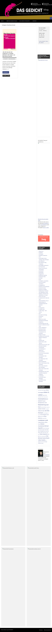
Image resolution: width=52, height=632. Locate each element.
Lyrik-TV (40, 317)
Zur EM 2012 (41, 375)
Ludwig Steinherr (41, 422)
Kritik (8, 75)
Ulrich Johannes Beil (43, 436)
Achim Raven (40, 390)
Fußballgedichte (42, 285)
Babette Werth (45, 395)
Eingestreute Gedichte (43, 275)
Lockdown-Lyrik (41, 309)
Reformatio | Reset (42, 329)
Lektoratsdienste (44, 224)
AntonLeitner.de (46, 454)
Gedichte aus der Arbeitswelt (44, 286)
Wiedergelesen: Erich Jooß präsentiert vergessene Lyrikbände (44, 373)
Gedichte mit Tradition (43, 289)
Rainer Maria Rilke (46, 431)
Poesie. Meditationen (42, 327)
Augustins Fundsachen (43, 255)
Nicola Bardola (40, 429)
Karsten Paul (42, 416)
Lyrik (40, 313)
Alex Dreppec (44, 390)
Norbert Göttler (44, 429)
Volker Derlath (41, 440)
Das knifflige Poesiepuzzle (43, 265)
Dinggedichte (41, 273)
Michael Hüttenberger (46, 428)
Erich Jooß (44, 402)
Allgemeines (41, 251)
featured (40, 405)
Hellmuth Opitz (41, 410)
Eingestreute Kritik (42, 276)
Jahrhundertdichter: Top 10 (43, 300)
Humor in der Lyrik (42, 296)
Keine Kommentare (12, 58)
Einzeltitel (4, 75)
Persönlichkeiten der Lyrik (43, 323)
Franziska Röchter (43, 407)
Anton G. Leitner (46, 227)
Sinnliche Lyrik (41, 340)
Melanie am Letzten (42, 319)
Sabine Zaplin (40, 432)
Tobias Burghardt (43, 434)
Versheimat (41, 354)
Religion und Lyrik (42, 334)
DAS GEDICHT (46, 223)
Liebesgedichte (41, 307)
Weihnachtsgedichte (42, 361)
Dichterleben (41, 272)
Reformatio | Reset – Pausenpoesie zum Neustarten (42, 332)
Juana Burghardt (43, 414)
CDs (39, 256)
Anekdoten (41, 252)
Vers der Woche (42, 351)
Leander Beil (44, 418)
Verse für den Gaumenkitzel (44, 353)
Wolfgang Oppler (40, 443)
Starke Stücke (44, 432)
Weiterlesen (5, 72)
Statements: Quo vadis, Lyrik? (44, 344)
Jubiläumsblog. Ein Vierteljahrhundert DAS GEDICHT (43, 303)
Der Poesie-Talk (42, 266)
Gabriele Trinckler (41, 408)
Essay (40, 279)
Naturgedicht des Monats (43, 320)
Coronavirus (42, 399)
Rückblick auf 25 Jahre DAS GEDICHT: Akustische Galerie (44, 337)
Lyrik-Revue (41, 316)
